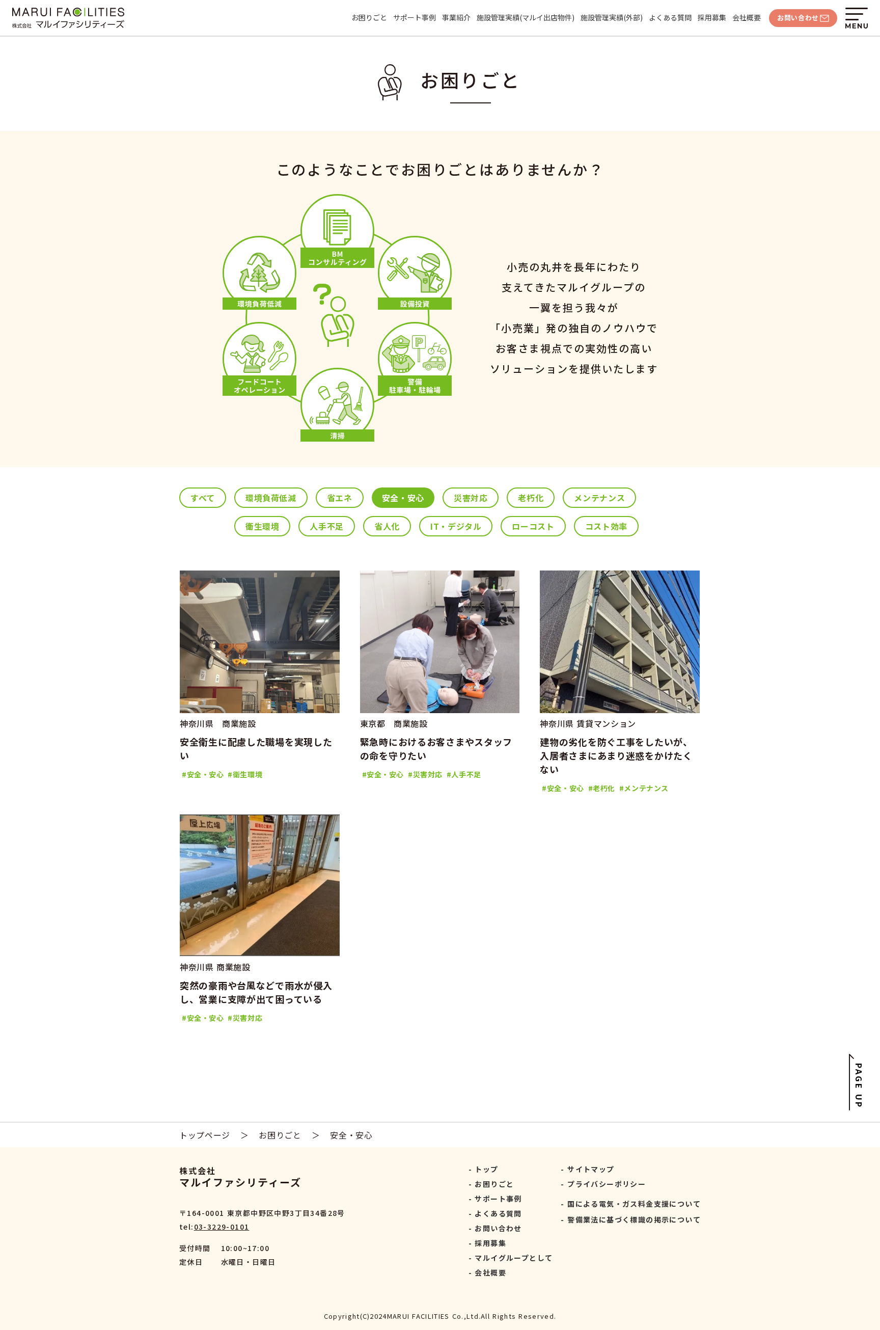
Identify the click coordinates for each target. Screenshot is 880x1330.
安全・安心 (351, 1135)
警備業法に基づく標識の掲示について (634, 1219)
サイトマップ (590, 1169)
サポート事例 (414, 17)
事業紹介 (456, 17)
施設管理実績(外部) (612, 17)
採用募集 (712, 17)
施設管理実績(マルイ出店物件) (525, 17)
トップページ (204, 1135)
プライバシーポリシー (606, 1184)
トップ (486, 1169)
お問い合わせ (498, 1228)
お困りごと (369, 17)
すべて (202, 498)
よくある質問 (670, 17)
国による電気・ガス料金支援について (634, 1204)
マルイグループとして (514, 1258)
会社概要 (746, 17)
